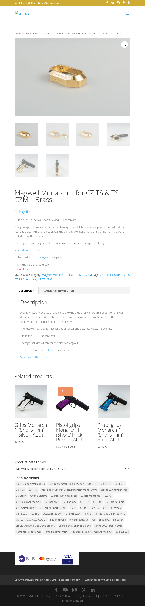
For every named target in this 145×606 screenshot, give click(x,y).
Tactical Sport (48, 350)
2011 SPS (119, 484)
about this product (32, 250)
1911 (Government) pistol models (66, 484)
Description (26, 290)
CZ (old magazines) (90, 495)
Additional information (58, 290)
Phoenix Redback (78, 519)
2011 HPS (106, 484)
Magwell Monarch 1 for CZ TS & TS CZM (45, 33)
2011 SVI (33, 489)
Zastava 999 (122, 531)
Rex (93, 519)
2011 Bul (92, 484)
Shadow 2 (104, 519)
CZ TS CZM (45, 279)
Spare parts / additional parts (75, 525)
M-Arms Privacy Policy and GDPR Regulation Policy (47, 579)
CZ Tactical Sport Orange (53, 507)
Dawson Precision (52, 513)
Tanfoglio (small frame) (56, 531)
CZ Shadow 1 (52, 501)
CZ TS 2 (84, 507)
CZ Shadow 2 (69, 501)
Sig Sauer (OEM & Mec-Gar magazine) (35, 525)
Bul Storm (21, 495)
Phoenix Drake (58, 519)
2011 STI (20, 489)
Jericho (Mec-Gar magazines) (110, 513)
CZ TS (126, 275)
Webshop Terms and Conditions (105, 579)
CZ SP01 (97, 501)
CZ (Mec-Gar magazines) (64, 495)
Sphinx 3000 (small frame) (108, 525)
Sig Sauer (118, 519)
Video (18, 250)
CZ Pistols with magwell (28, 501)
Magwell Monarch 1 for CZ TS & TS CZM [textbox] (71, 468)
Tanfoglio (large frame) (28, 531)
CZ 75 (108, 495)
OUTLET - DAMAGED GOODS (31, 519)
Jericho (87, 513)
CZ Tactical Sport (110, 275)
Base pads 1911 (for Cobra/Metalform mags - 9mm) (69, 489)
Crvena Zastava (38, 495)
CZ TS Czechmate (25, 279)
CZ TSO (35, 513)
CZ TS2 (95, 507)
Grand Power (73, 513)
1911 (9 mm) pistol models (30, 484)
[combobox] (72, 468)
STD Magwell (41, 257)
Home (18, 33)
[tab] (26, 290)
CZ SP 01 (84, 501)
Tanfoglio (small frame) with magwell (92, 531)
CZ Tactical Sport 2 (26, 507)
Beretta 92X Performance (113, 489)
